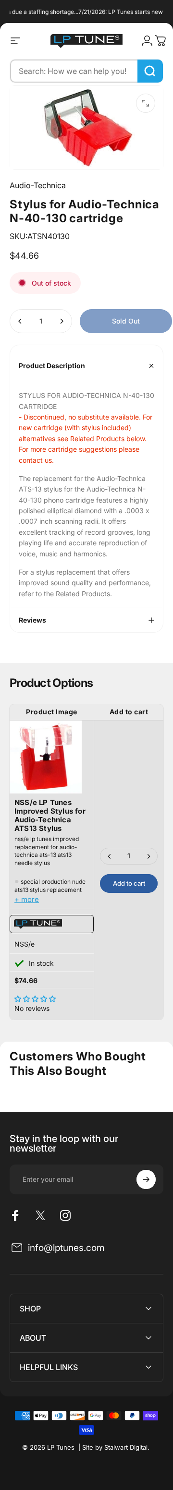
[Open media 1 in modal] (145, 103)
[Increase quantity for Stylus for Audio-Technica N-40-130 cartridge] (61, 321)
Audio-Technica (38, 185)
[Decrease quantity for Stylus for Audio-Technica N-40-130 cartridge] (20, 321)
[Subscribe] (146, 1179)
